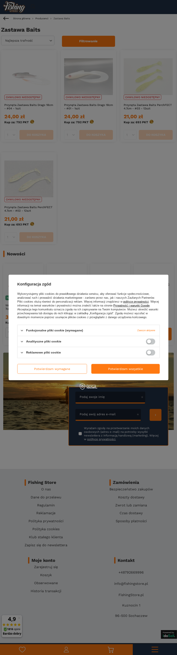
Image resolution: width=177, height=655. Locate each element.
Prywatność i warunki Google (131, 305)
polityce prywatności (136, 301)
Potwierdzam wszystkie (125, 369)
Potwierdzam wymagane (52, 369)
